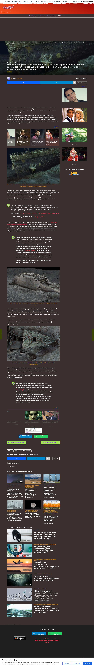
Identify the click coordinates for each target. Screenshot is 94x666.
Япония (35, 530)
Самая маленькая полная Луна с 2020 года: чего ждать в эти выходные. (33, 515)
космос (45, 485)
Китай (44, 604)
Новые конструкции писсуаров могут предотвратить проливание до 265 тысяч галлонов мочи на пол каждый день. (14, 517)
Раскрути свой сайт (40, 639)
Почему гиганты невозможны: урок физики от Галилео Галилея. (46, 578)
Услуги (37, 1)
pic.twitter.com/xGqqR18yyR (49, 213)
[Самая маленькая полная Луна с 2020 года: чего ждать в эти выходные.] (33, 504)
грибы (44, 512)
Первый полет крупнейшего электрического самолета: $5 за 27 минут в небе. (46, 565)
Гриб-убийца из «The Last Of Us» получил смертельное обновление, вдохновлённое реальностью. (50, 520)
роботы (45, 588)
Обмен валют (51, 639)
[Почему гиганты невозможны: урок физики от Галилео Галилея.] (19, 580)
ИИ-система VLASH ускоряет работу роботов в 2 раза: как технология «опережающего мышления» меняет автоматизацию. (46, 596)
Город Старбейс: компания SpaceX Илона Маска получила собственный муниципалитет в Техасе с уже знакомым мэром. (49, 492)
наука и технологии (25, 450)
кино (50, 513)
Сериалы (25, 1)
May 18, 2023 (40, 217)
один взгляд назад (29, 487)
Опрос (54, 544)
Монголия (37, 485)
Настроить (66, 663)
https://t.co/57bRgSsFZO (29, 213)
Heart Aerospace (47, 559)
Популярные (52, 15)
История (50, 544)
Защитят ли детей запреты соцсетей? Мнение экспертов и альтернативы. (43, 550)
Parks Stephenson (22, 390)
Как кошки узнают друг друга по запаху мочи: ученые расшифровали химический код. (45, 536)
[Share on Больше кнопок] (74, 82)
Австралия (45, 544)
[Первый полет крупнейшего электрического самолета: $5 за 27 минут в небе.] (19, 565)
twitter (10, 450)
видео (16, 450)
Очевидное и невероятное (13, 486)
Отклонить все (77, 663)
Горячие (42, 15)
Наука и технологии (14, 62)
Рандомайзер (56, 1)
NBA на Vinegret (16, 1)
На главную (7, 1)
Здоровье (45, 511)
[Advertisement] (57, 9)
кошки (56, 529)
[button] (68, 1)
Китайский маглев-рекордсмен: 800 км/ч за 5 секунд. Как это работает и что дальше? (46, 609)
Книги (31, 1)
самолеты (53, 559)
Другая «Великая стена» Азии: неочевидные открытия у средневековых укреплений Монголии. (31, 493)
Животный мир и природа (49, 510)
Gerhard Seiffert (30, 250)
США (20, 486)
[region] (47, 662)
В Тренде (33, 15)
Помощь (64, 1)
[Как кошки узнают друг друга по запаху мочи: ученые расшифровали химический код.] (19, 535)
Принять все (87, 663)
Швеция (35, 560)
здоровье (45, 513)
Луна (26, 511)
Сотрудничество (45, 1)
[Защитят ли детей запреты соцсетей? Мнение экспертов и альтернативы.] (19, 550)
